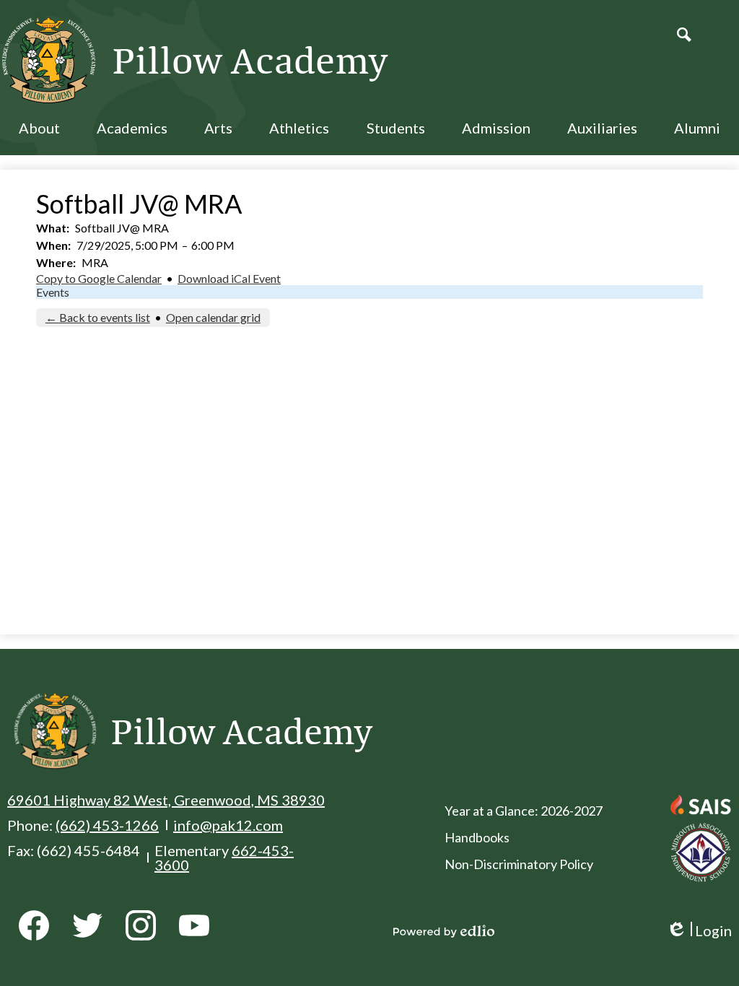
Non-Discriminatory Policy (519, 864)
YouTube (194, 925)
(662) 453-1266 (107, 825)
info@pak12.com (228, 825)
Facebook (34, 925)
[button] (39, 137)
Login (699, 931)
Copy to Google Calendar (99, 278)
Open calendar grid (213, 317)
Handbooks (477, 837)
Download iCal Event (229, 278)
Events (52, 292)
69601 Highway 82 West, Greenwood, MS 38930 (166, 799)
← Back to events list (97, 317)
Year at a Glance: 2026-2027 (524, 811)
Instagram (141, 925)
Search (684, 35)
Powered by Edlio (443, 931)
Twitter (87, 925)
